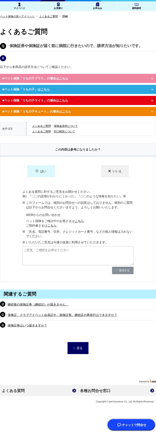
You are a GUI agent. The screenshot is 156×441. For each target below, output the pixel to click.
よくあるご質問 (48, 16)
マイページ (19, 8)
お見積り (58, 8)
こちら (79, 221)
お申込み (97, 8)
